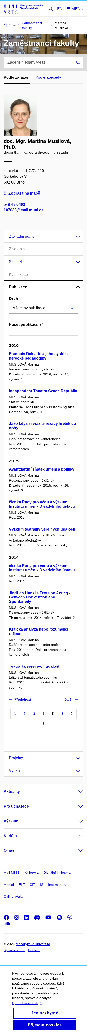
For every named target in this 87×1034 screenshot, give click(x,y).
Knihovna (31, 872)
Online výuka (13, 896)
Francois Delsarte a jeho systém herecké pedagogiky (38, 356)
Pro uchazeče (16, 806)
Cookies (34, 950)
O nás (9, 850)
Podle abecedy (48, 77)
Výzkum (11, 821)
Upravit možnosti (25, 1003)
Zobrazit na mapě (24, 193)
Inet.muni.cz (57, 885)
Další (68, 699)
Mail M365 (12, 872)
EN (60, 9)
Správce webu (14, 950)
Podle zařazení (17, 77)
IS (41, 885)
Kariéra (10, 836)
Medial (9, 885)
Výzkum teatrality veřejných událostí (42, 529)
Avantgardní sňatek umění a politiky (41, 469)
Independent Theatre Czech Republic (43, 391)
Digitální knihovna (57, 872)
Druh (13, 299)
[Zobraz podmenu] (76, 791)
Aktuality (12, 791)
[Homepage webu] (23, 9)
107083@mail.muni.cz (23, 210)
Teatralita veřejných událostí (34, 666)
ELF (22, 885)
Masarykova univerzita (33, 944)
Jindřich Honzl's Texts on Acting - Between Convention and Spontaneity (39, 597)
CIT (32, 885)
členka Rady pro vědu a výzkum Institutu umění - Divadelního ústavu (42, 504)
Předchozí (22, 699)
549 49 (14, 204)
